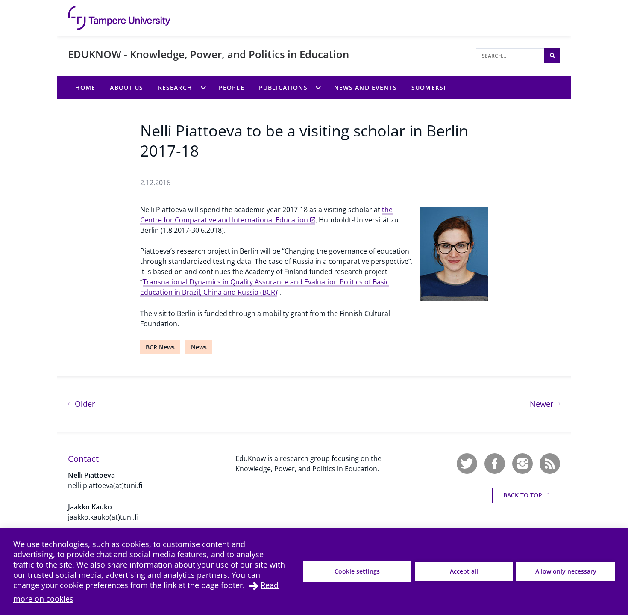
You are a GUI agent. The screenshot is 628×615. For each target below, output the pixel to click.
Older (84, 403)
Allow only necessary (565, 571)
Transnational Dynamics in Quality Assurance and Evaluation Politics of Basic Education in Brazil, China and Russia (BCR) (264, 287)
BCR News (160, 347)
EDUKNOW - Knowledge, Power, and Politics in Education (208, 54)
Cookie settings (357, 571)
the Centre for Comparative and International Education (266, 215)
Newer (545, 403)
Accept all (464, 571)
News (199, 347)
